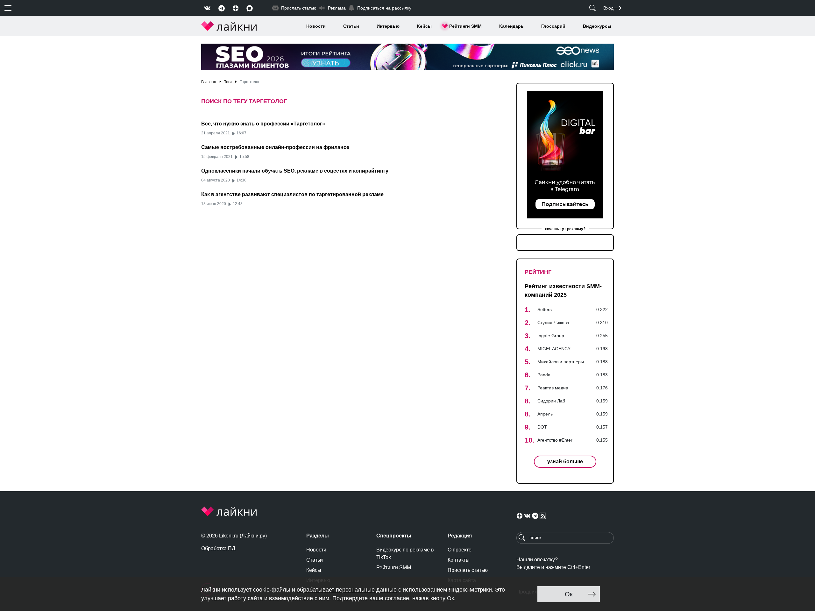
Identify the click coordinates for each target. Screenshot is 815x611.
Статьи (351, 26)
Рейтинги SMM (465, 26)
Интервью (388, 26)
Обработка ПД (218, 548)
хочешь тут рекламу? (565, 229)
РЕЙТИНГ (538, 272)
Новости (316, 26)
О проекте (459, 549)
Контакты (459, 560)
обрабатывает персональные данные (347, 589)
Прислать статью (468, 570)
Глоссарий (553, 26)
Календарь (511, 26)
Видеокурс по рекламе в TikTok (405, 553)
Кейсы (424, 26)
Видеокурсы (597, 26)
